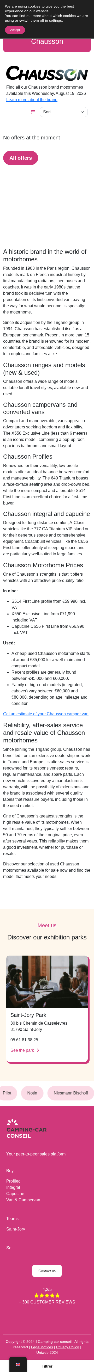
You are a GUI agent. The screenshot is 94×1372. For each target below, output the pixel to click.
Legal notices (42, 1347)
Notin (29, 1093)
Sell (10, 1248)
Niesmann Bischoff (68, 1093)
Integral (13, 1187)
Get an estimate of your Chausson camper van (46, 714)
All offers (20, 158)
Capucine (15, 1193)
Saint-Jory (15, 1229)
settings (55, 20)
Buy (10, 1170)
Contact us (47, 1271)
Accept (15, 30)
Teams (12, 1218)
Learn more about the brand (31, 99)
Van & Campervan (23, 1200)
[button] (47, 1366)
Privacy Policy (67, 1347)
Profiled (13, 1181)
